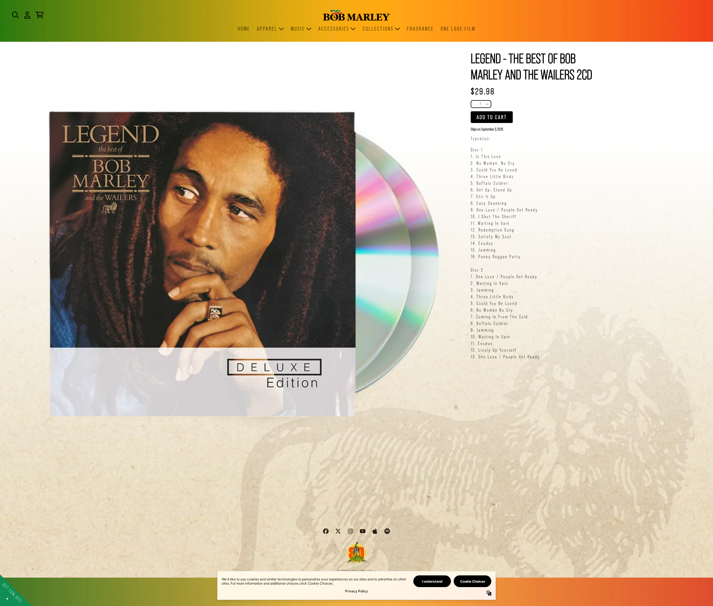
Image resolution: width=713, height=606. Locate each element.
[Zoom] (236, 273)
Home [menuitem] (244, 29)
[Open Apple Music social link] (375, 531)
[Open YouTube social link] (362, 531)
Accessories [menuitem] (333, 29)
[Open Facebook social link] (326, 531)
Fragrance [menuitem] (420, 29)
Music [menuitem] (298, 29)
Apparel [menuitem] (267, 29)
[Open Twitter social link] (338, 531)
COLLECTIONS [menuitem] (378, 29)
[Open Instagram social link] (350, 531)
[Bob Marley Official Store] (356, 15)
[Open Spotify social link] (387, 531)
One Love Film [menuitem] (458, 29)
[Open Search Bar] (15, 15)
